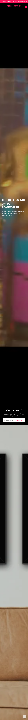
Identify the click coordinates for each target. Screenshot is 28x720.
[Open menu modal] (2, 6)
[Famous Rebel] (14, 6)
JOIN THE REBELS (14, 410)
